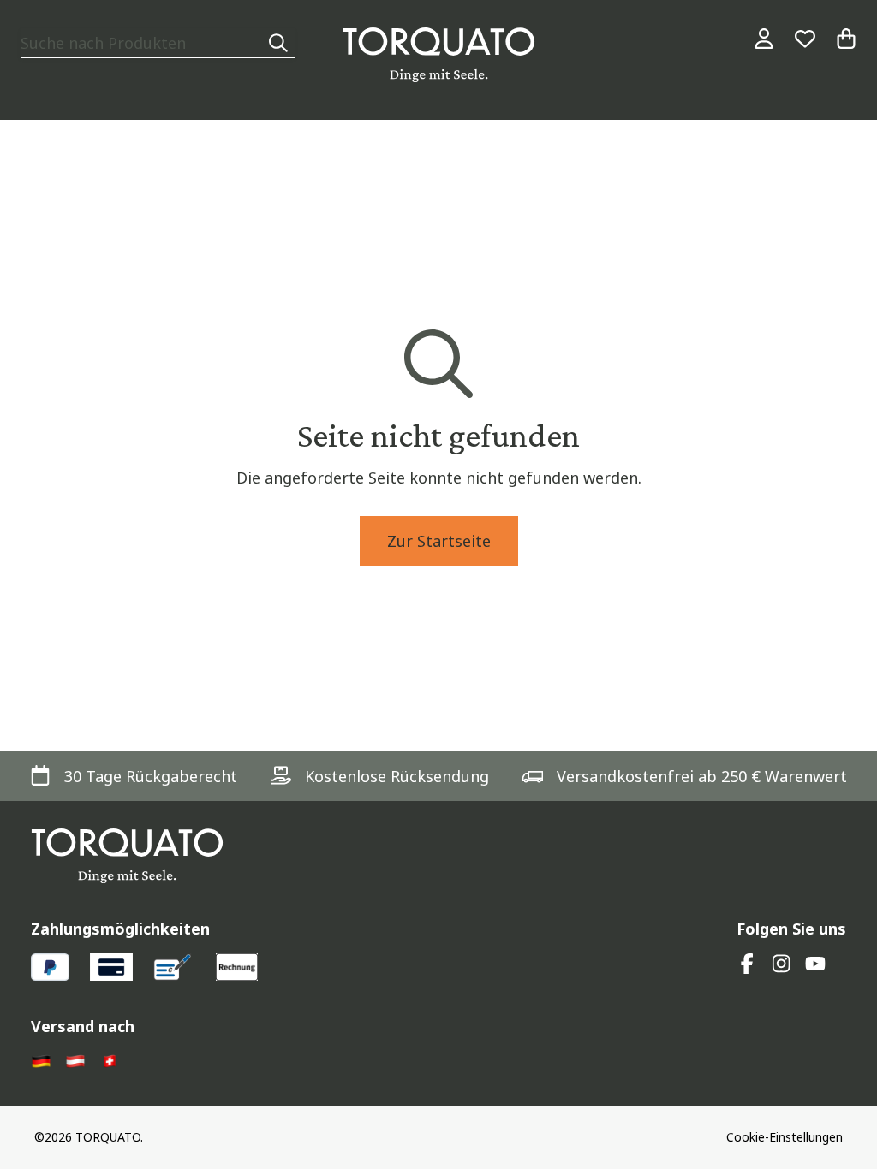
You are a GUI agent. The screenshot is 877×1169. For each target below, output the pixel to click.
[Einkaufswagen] (846, 38)
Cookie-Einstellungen (784, 1137)
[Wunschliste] (805, 38)
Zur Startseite (439, 541)
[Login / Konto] (764, 38)
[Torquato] (439, 54)
